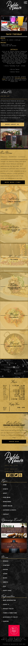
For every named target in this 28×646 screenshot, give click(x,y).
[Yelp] (20, 475)
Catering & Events (9, 510)
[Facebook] (8, 475)
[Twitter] (16, 475)
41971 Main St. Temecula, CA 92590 (14, 470)
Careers (6, 621)
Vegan (5, 573)
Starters (6, 565)
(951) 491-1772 (11, 465)
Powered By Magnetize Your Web (14, 644)
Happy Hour (7, 590)
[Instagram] (12, 475)
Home (5, 485)
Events (5, 489)
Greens (5, 569)
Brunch (5, 561)
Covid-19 (6, 604)
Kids (4, 586)
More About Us (12, 124)
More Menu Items (13, 182)
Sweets (5, 582)
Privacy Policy (8, 608)
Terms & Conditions (10, 613)
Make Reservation (9, 600)
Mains (5, 578)
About (5, 493)
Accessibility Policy (10, 617)
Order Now (14, 441)
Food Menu (6, 497)
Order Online (7, 506)
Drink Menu (7, 501)
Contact (6, 514)
